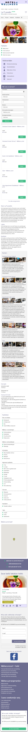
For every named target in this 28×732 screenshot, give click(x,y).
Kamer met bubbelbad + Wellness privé (12, 156)
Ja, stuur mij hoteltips (19, 641)
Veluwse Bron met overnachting (8, 674)
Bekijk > (22, 137)
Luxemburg (10, 9)
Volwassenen (5, 100)
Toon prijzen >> (7, 602)
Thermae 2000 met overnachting (8, 676)
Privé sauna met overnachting (8, 691)
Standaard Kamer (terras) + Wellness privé (13, 141)
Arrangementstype (6, 115)
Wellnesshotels (4, 684)
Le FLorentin (5, 589)
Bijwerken (7, 121)
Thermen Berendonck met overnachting (10, 669)
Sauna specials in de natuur (7, 689)
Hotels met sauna (5, 708)
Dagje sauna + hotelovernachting (8, 685)
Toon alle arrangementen (14, 201)
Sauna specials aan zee (6, 687)
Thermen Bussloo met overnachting (9, 672)
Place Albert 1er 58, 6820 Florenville (9, 14)
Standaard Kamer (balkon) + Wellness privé (13, 126)
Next (26, 29)
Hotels (2, 9)
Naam (3, 628)
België (6, 9)
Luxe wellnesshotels (6, 700)
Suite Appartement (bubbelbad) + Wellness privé (13, 186)
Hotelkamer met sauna (6, 693)
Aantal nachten (5, 94)
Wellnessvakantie (5, 706)
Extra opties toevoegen (7, 110)
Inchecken (4, 89)
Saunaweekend (4, 702)
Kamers (4, 105)
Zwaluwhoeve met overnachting (8, 671)
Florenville (16, 9)
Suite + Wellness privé (7, 170)
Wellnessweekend (5, 704)
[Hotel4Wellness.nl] (9, 3)
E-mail (3, 633)
